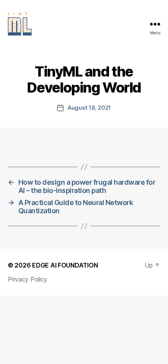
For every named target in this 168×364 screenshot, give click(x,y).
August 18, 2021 (89, 107)
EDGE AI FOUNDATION (65, 265)
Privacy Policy (27, 279)
